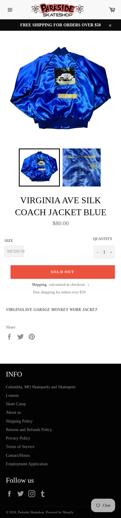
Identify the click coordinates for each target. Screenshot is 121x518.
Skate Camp (16, 404)
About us (13, 412)
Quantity (102, 239)
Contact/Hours (18, 455)
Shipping (39, 284)
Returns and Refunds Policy (29, 430)
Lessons (12, 395)
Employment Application (27, 464)
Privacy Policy (18, 438)
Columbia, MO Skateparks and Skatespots (40, 387)
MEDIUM (15, 251)
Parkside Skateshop (31, 512)
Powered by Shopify (60, 512)
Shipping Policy (19, 421)
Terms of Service (20, 447)
